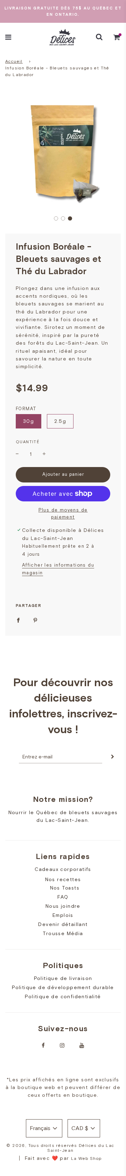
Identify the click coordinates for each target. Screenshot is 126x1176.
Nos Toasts (64, 888)
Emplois (63, 915)
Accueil (14, 61)
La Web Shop (86, 1158)
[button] (56, 218)
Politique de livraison (63, 978)
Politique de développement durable (63, 987)
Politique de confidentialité (63, 996)
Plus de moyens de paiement (63, 513)
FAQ (62, 897)
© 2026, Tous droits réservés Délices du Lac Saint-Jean (60, 1148)
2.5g (60, 421)
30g (28, 421)
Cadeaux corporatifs (63, 869)
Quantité (28, 442)
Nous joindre (63, 906)
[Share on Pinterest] (35, 619)
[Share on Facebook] (18, 619)
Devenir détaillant (63, 924)
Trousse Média (63, 933)
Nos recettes (63, 879)
